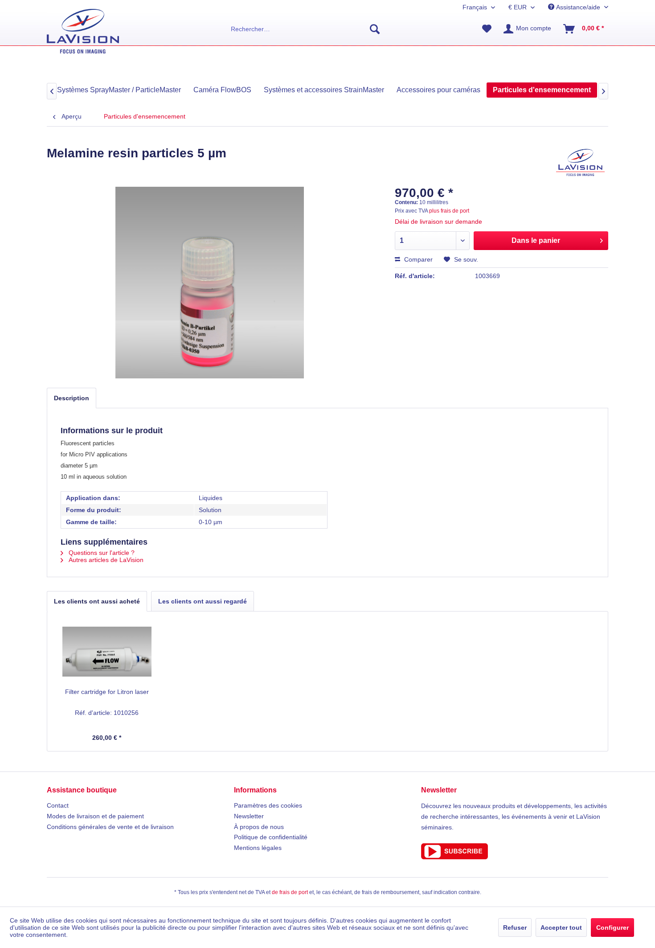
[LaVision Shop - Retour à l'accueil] (83, 31)
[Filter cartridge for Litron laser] (107, 651)
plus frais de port (449, 211)
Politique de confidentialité (270, 837)
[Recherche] (374, 29)
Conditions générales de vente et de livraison (110, 826)
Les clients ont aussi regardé (202, 601)
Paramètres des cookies (268, 805)
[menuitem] (305, 29)
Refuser (515, 927)
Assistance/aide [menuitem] (578, 7)
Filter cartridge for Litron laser (107, 691)
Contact (58, 805)
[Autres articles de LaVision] (580, 162)
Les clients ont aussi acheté (97, 601)
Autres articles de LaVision (105, 559)
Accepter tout (561, 927)
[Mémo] (487, 29)
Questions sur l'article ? (101, 552)
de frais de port (290, 892)
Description (71, 398)
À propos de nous (259, 826)
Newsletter (249, 816)
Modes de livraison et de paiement (95, 816)
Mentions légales (258, 847)
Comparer (417, 259)
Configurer (612, 927)
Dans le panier (536, 240)
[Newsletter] (514, 851)
